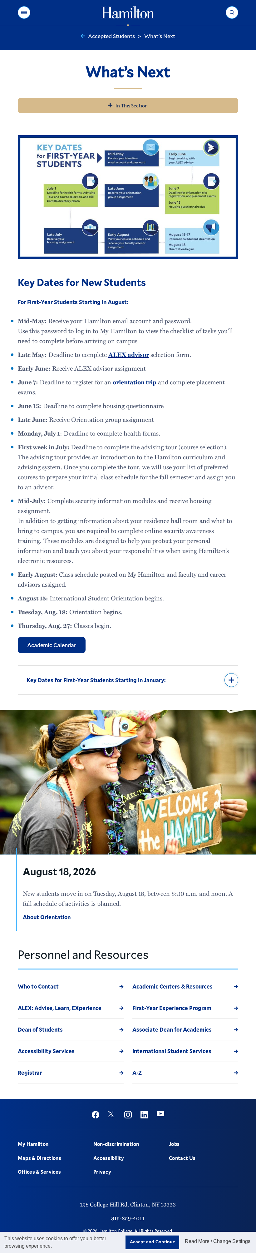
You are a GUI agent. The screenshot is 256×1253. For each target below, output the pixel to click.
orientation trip (134, 382)
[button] (24, 12)
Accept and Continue (152, 1241)
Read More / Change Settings (217, 1241)
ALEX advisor (128, 354)
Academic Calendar (51, 645)
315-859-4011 (128, 1218)
